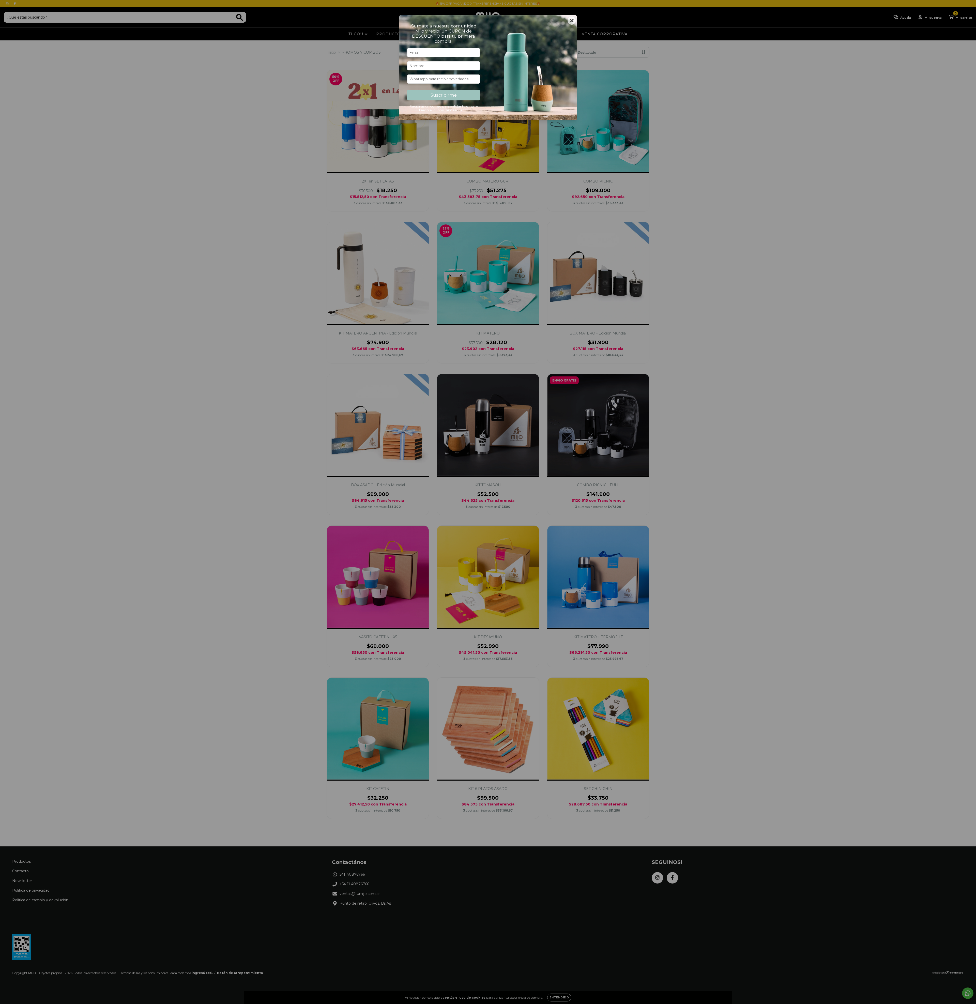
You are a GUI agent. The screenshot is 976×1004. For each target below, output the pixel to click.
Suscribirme (444, 95)
